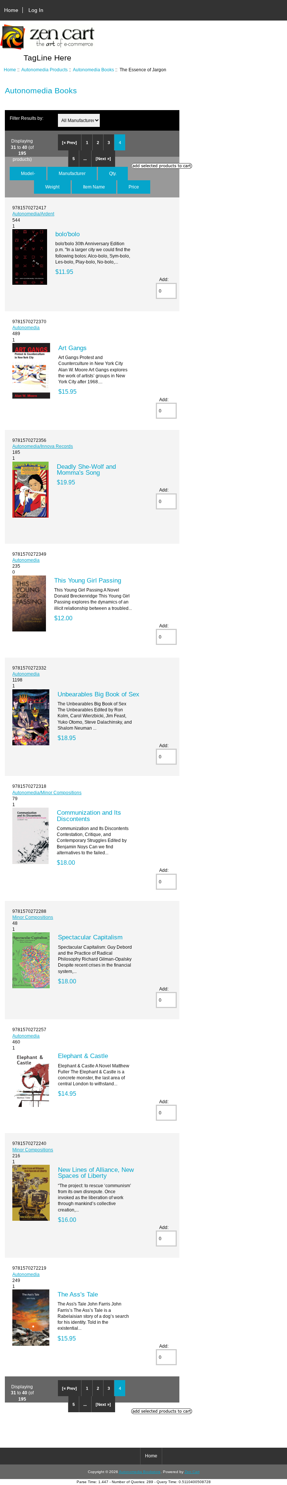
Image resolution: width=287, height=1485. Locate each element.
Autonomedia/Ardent (33, 213)
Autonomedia (26, 327)
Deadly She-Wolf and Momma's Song (86, 469)
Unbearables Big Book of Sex (98, 694)
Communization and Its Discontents (89, 815)
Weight (52, 186)
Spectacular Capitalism (90, 937)
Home (11, 10)
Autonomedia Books (93, 69)
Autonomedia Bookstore (140, 1472)
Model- (28, 173)
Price (134, 186)
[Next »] (103, 158)
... (85, 158)
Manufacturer (72, 173)
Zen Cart (192, 1472)
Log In (35, 10)
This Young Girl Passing (87, 580)
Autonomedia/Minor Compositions (46, 792)
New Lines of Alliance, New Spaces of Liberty (96, 1172)
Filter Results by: (26, 118)
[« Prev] (69, 142)
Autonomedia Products (44, 69)
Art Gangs (72, 348)
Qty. (113, 173)
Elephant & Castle (83, 1056)
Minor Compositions (32, 917)
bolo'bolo (67, 234)
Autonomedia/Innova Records (42, 446)
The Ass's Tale (78, 1294)
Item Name (94, 186)
